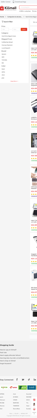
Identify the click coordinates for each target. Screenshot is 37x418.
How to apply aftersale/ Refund (10, 355)
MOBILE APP (24, 413)
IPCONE (2, 403)
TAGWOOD (16, 406)
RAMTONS (16, 403)
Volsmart (2, 400)
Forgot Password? (5, 363)
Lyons (1, 397)
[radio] (32, 55)
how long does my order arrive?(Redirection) (14, 358)
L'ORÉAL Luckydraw (25, 11)
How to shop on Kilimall (8, 361)
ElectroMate (16, 409)
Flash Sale (3, 352)
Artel (14, 394)
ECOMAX (15, 397)
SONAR (15, 400)
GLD (1, 409)
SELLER (16, 413)
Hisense (2, 406)
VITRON (2, 394)
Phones (34, 11)
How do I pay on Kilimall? (8, 350)
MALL (11, 413)
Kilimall (17, 416)
